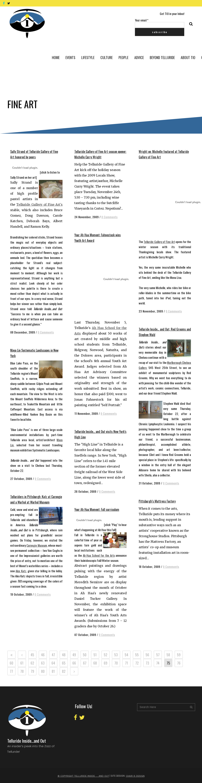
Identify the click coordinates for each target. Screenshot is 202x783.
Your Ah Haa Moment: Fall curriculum (96, 509)
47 (53, 654)
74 (157, 663)
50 (84, 654)
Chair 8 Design (135, 776)
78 (22, 671)
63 (43, 663)
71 (126, 663)
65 (63, 663)
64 (53, 663)
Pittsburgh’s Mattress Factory (157, 501)
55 (137, 654)
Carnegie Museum (36, 545)
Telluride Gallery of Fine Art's (39, 204)
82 (63, 671)
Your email (141, 20)
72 (137, 663)
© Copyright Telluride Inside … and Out (83, 776)
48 (63, 654)
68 (95, 663)
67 (84, 663)
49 (74, 654)
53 (116, 654)
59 (178, 654)
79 (32, 671)
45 (32, 654)
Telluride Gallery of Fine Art (159, 241)
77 (11, 671)
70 (116, 663)
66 (74, 663)
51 (95, 654)
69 (105, 663)
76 (178, 663)
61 (21, 663)
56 (147, 654)
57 (158, 654)
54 (126, 654)
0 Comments (46, 332)
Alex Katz (21, 571)
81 (53, 671)
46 (43, 654)
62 (32, 663)
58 (168, 654)
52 (105, 654)
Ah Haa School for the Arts (99, 555)
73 (147, 663)
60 (11, 663)
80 (43, 671)
